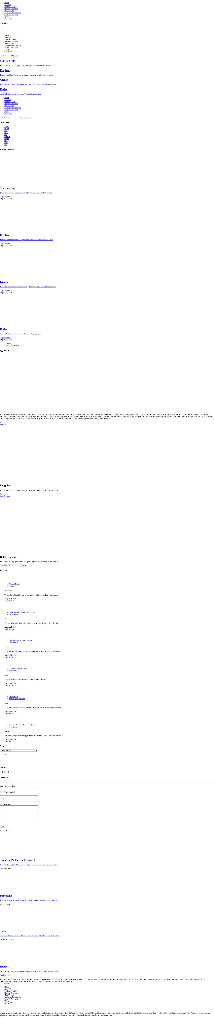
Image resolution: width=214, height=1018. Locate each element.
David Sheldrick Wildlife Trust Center (22, 612)
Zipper (6, 127)
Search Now (26, 118)
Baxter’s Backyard (11, 15)
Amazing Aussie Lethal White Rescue (22, 725)
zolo (5, 131)
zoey (6, 143)
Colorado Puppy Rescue (17, 668)
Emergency (8, 343)
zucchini (7, 137)
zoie (5, 145)
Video (6, 17)
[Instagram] (0, 763)
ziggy (6, 141)
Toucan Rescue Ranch (17, 699)
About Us (7, 5)
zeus (6, 133)
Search (24, 566)
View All (15, 56)
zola (5, 135)
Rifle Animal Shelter (11, 345)
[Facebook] (0, 759)
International (13, 614)
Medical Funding (10, 7)
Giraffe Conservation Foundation (20, 640)
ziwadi (6, 129)
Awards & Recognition (12, 13)
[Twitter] (0, 761)
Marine (11, 586)
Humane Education (11, 9)
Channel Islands (14, 584)
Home (6, 3)
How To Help (9, 11)
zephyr (6, 139)
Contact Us (8, 19)
